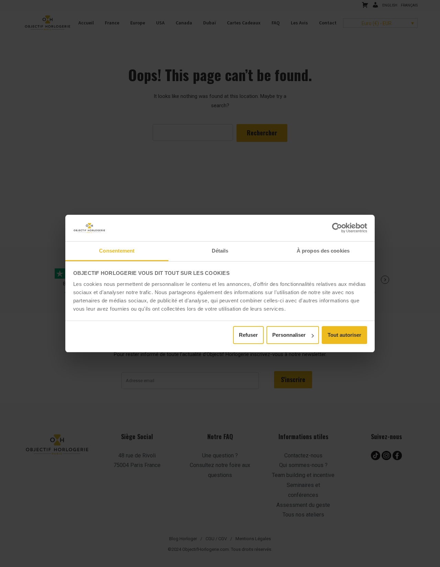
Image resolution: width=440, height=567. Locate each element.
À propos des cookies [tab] (323, 251)
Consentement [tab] (116, 251)
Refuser (248, 335)
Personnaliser (289, 335)
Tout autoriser (344, 335)
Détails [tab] (220, 251)
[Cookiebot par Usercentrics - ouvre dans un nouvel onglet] (337, 228)
